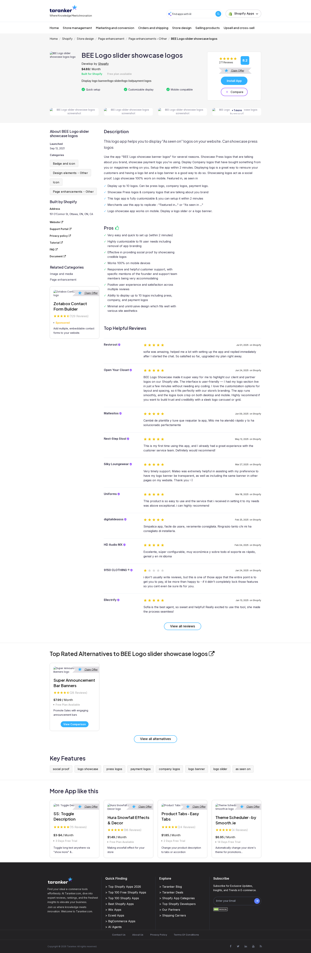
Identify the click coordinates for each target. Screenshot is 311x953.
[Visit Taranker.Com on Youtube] (253, 946)
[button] (243, 14)
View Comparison (74, 724)
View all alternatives (155, 739)
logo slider (220, 769)
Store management (77, 28)
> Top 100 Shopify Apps (122, 898)
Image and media (61, 274)
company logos (169, 769)
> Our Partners (169, 909)
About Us (137, 934)
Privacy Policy (158, 934)
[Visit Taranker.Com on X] (238, 946)
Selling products (207, 28)
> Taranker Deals (171, 892)
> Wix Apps (113, 909)
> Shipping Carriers (172, 915)
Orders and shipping (153, 28)
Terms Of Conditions (186, 934)
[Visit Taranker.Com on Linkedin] (245, 946)
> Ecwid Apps (114, 915)
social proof (61, 769)
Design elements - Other (70, 173)
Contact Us (119, 934)
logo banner (196, 769)
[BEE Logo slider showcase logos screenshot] (74, 112)
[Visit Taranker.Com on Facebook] (230, 946)
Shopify (67, 38)
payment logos (140, 769)
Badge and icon (64, 163)
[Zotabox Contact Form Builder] (74, 293)
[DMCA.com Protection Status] (220, 909)
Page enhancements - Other (148, 38)
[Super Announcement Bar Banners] (74, 670)
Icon (56, 182)
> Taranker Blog (170, 886)
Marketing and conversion (115, 28)
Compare (237, 92)
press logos (114, 769)
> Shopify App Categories (177, 898)
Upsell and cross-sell (239, 28)
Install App (234, 81)
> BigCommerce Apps (120, 921)
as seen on (243, 769)
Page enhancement (111, 38)
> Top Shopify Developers (177, 904)
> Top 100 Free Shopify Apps (125, 892)
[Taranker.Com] (63, 8)
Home (54, 28)
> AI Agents (113, 927)
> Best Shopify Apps (119, 904)
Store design (181, 28)
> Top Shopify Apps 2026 (123, 886)
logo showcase (88, 769)
